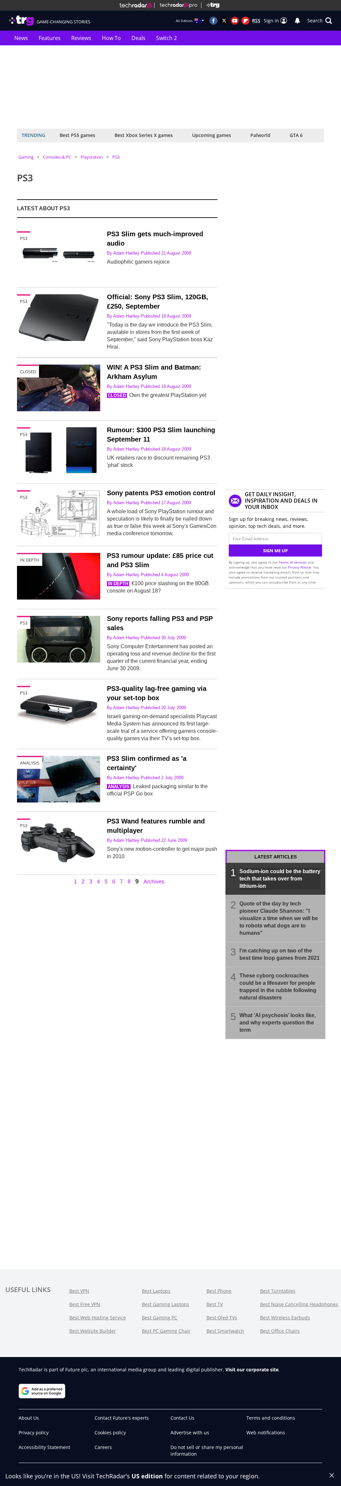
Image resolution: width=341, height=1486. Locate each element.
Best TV (214, 1304)
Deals (139, 38)
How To (111, 38)
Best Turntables (277, 1291)
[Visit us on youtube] (235, 21)
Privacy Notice (299, 567)
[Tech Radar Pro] (175, 5)
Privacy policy (34, 1432)
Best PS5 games (77, 135)
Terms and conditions (270, 1418)
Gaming (26, 157)
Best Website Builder (92, 1331)
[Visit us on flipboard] (245, 21)
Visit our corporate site (251, 1369)
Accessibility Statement (44, 1447)
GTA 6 (296, 135)
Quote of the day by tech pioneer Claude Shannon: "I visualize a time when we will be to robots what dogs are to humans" (278, 918)
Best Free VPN (84, 1304)
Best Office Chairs (280, 1331)
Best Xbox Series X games (144, 135)
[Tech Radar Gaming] (210, 5)
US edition (147, 1476)
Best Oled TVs (221, 1317)
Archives (154, 881)
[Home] (136, 5)
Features (50, 38)
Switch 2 (166, 38)
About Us (29, 1418)
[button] (319, 20)
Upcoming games (211, 135)
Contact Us (182, 1418)
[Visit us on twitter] (224, 21)
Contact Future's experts (122, 1418)
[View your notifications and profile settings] (297, 20)
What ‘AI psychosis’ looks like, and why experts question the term (277, 1022)
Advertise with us (189, 1432)
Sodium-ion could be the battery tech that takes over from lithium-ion (279, 878)
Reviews (81, 38)
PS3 (116, 157)
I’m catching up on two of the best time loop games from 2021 (279, 954)
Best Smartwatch (225, 1331)
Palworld (260, 135)
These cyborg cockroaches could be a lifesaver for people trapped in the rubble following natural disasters (277, 986)
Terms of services (293, 562)
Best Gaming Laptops (165, 1304)
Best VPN (79, 1291)
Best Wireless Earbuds (285, 1317)
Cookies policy (110, 1432)
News (21, 38)
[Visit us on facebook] (213, 21)
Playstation (92, 157)
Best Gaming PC (159, 1317)
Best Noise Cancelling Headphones (299, 1304)
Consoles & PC (57, 157)
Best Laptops (156, 1291)
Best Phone (218, 1291)
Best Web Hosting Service (97, 1317)
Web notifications (265, 1432)
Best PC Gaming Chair (166, 1331)
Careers (103, 1447)
